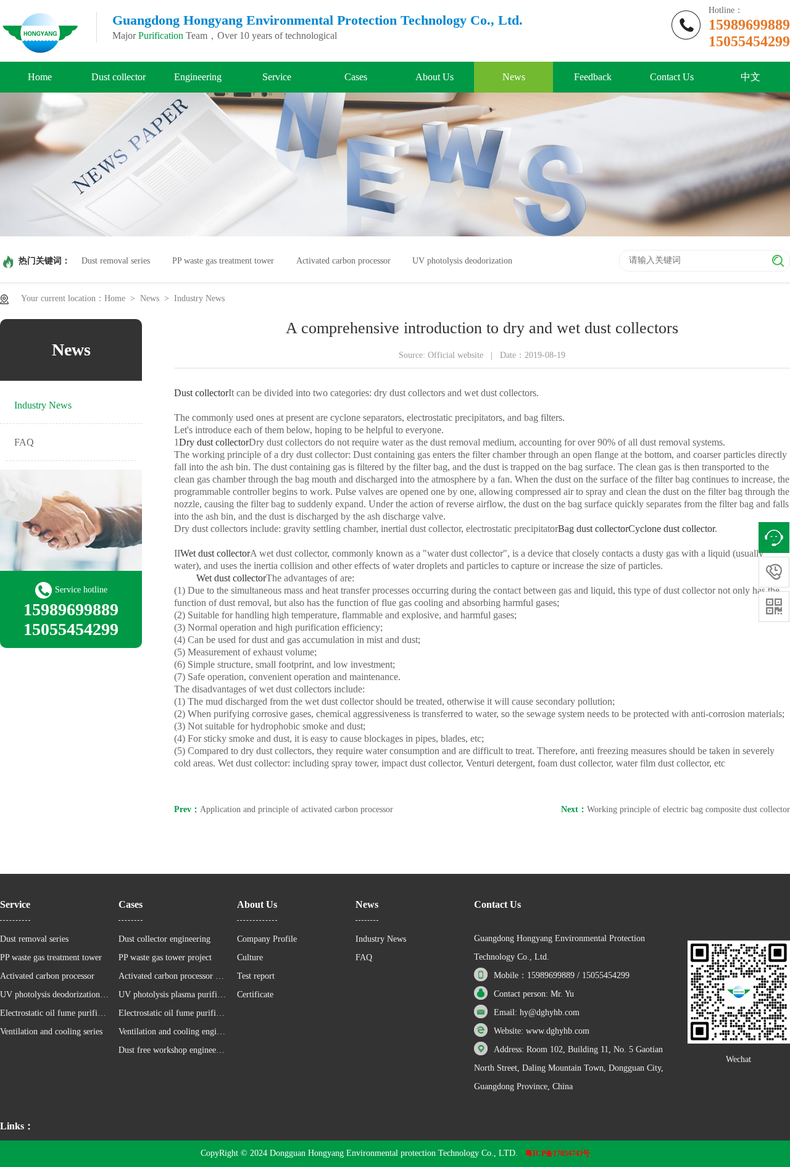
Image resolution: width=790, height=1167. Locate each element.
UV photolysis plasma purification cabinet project (173, 994)
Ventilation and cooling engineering (173, 1031)
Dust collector (118, 77)
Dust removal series (115, 260)
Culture (250, 957)
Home (40, 77)
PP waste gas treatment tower (223, 260)
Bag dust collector (593, 528)
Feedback (593, 77)
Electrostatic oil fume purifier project (173, 1013)
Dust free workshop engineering (173, 1050)
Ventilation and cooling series (51, 1031)
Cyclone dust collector (671, 528)
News (513, 77)
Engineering (198, 77)
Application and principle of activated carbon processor (296, 809)
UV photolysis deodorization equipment (54, 994)
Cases (355, 77)
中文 (750, 77)
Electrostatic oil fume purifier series (54, 1013)
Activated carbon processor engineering (173, 976)
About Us (434, 77)
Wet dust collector (215, 553)
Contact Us (672, 77)
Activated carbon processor (343, 260)
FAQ (24, 442)
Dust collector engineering (164, 939)
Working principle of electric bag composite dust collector (688, 809)
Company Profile (267, 939)
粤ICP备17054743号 (557, 1153)
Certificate (255, 994)
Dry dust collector (214, 442)
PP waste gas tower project (165, 957)
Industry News (199, 298)
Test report (256, 976)
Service (276, 77)
